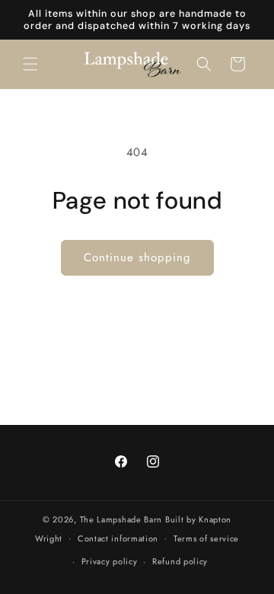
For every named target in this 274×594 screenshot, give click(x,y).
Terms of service (206, 538)
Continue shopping (137, 257)
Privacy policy (109, 561)
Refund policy (180, 561)
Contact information (118, 538)
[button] (30, 64)
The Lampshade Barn (122, 519)
